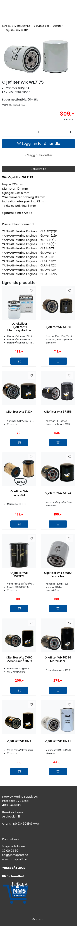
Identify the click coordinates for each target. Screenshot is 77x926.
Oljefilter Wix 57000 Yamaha (58, 574)
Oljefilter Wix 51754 (57, 740)
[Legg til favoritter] (31, 291)
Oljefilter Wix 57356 (58, 411)
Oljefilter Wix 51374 (57, 493)
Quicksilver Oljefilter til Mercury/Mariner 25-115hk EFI (19, 327)
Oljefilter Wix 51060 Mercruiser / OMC (19, 659)
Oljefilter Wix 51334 (19, 411)
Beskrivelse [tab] (38, 169)
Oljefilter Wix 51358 (57, 327)
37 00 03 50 (10, 851)
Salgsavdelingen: (13, 846)
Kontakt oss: (10, 839)
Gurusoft (38, 919)
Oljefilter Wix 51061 (19, 740)
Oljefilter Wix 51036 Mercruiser (57, 659)
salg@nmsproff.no (15, 855)
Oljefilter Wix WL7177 (19, 574)
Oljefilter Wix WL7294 (19, 493)
